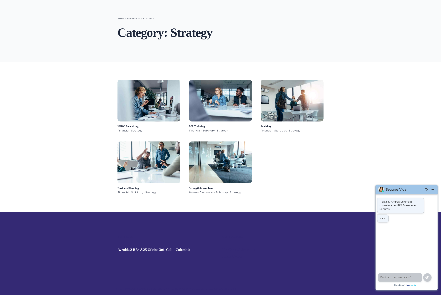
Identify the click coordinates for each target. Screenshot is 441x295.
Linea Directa (232, 256)
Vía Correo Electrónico (239, 250)
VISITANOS (125, 236)
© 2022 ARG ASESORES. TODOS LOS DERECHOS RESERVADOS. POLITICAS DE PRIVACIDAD (176, 288)
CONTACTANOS (233, 236)
